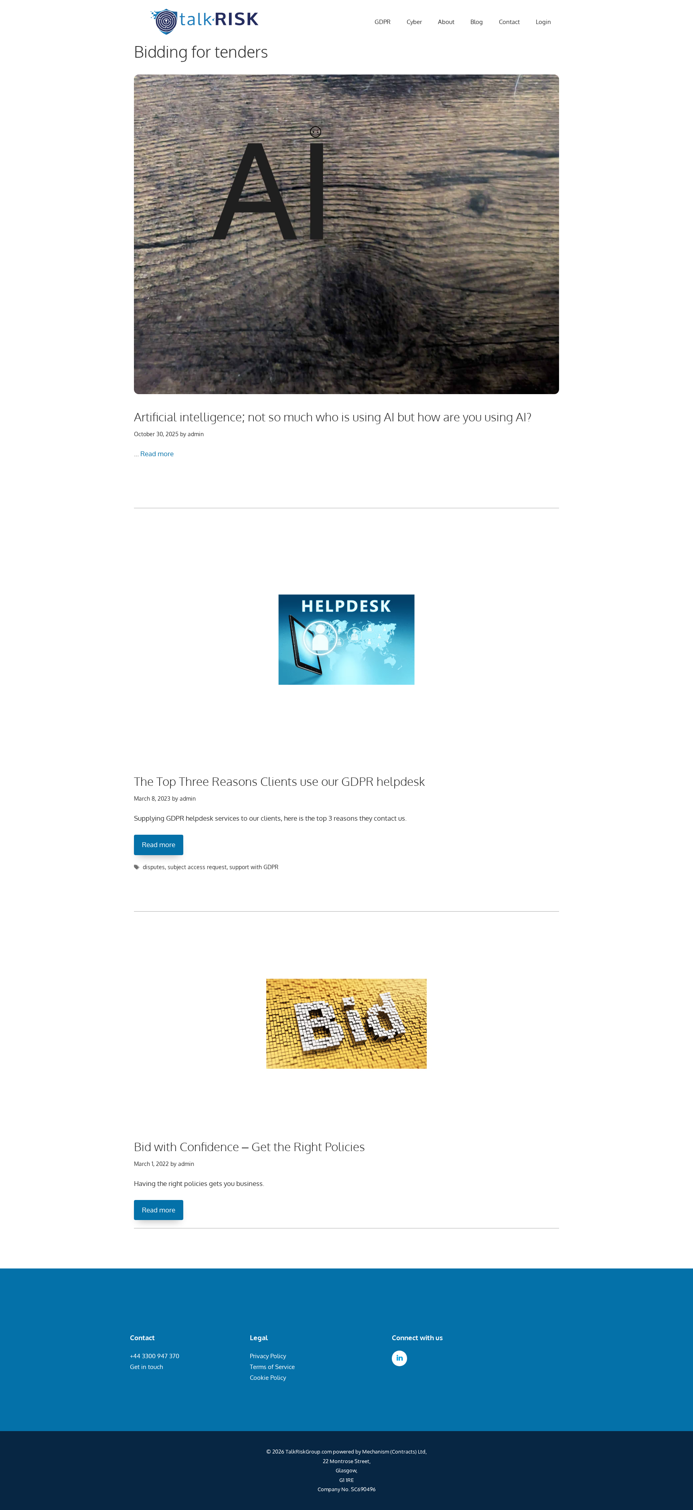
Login (543, 22)
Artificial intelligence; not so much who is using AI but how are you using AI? (333, 416)
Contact (509, 22)
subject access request (197, 867)
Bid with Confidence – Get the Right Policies (249, 1146)
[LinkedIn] (399, 1358)
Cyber (414, 22)
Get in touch (146, 1367)
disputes (154, 867)
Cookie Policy (268, 1377)
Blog (476, 22)
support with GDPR (253, 867)
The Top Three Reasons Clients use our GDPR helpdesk (279, 781)
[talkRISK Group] (204, 22)
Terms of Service (272, 1367)
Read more (157, 453)
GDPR (383, 22)
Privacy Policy (268, 1356)
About (446, 22)
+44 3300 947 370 (154, 1356)
